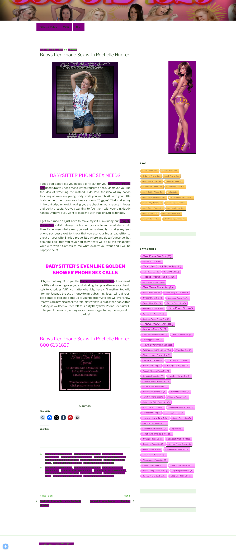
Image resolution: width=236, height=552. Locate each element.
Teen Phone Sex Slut (157, 256)
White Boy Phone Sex (153, 308)
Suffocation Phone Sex (153, 282)
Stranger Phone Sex (179, 439)
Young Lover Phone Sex (157, 344)
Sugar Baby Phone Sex (176, 292)
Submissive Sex (151, 366)
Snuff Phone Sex (151, 293)
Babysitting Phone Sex (110, 457)
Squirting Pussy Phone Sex (156, 319)
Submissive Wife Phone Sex (156, 402)
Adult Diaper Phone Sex (153, 208)
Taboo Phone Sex (158, 324)
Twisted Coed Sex (152, 303)
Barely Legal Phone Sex (62, 460)
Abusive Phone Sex (174, 181)
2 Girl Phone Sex (150, 171)
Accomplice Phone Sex (152, 187)
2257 (66, 27)
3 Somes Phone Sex (151, 176)
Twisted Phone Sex (179, 376)
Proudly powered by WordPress (56, 543)
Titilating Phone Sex (177, 397)
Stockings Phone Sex (176, 366)
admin (72, 50)
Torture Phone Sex (152, 360)
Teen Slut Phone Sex (67, 463)
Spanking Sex (171, 272)
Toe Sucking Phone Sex (154, 455)
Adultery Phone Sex (176, 208)
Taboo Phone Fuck (159, 277)
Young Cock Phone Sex (154, 465)
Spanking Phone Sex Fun (181, 407)
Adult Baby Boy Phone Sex (154, 197)
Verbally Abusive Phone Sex (156, 371)
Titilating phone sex (174, 413)
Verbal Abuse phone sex (154, 423)
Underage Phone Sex (178, 298)
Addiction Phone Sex (175, 187)
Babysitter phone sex (76, 470)
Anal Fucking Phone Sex (175, 219)
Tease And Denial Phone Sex (162, 266)
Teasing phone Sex (152, 340)
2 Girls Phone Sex (170, 171)
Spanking (177, 429)
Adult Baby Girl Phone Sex (181, 197)
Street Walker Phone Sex (155, 386)
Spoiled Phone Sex (152, 261)
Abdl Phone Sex (172, 176)
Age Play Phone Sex (58, 454)
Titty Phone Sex (151, 272)
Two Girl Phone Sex (153, 397)
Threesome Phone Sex (177, 449)
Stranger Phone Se (152, 439)
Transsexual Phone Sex (154, 428)
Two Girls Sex (183, 350)
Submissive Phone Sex (154, 392)
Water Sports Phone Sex (182, 465)
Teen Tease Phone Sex (98, 463)
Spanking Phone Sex (153, 444)
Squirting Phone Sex (182, 471)
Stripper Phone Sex (152, 298)
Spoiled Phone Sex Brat (154, 476)
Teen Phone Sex (91, 460)
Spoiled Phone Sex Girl (180, 444)
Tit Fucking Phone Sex (178, 360)
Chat (79, 27)
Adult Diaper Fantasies (176, 203)
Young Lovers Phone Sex (156, 355)
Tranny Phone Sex (176, 303)
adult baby (173, 192)
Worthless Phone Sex (155, 329)
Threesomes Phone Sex (155, 460)
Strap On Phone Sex (153, 376)
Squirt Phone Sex (182, 418)
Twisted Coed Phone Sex (155, 334)
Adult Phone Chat (150, 213)
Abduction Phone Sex (152, 181)
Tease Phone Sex (155, 418)
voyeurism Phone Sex (153, 407)
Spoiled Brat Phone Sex (154, 314)
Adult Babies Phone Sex (153, 192)
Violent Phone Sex (180, 392)
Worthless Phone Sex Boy (157, 350)
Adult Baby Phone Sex (152, 203)
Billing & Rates (48, 27)
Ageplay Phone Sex (87, 454)
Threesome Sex (151, 413)
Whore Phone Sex (152, 449)
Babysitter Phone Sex (76, 457)
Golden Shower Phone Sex (97, 281)
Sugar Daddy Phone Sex (155, 471)
